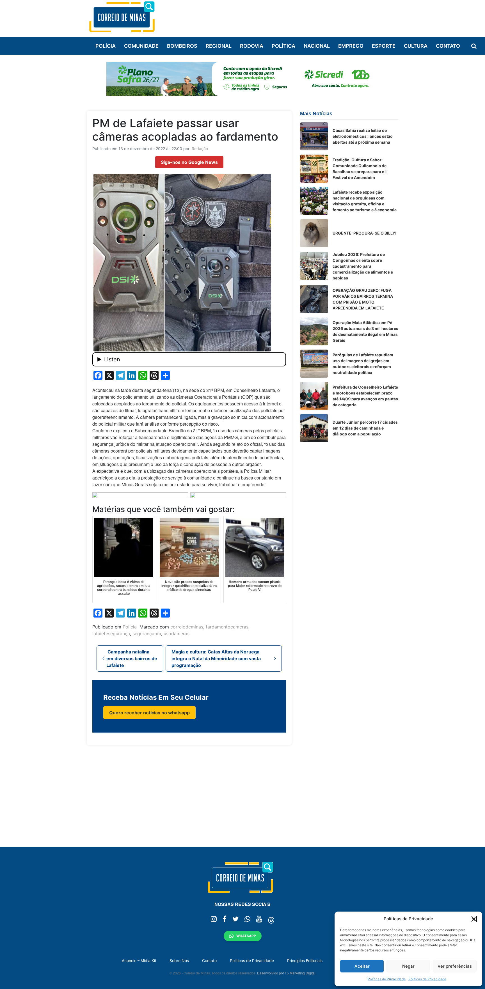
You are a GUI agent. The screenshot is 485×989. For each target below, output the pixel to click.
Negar (408, 966)
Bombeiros (182, 46)
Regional (219, 46)
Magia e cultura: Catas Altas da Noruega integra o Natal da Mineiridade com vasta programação (216, 658)
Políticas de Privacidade (387, 979)
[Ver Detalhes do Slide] (242, 79)
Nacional (317, 46)
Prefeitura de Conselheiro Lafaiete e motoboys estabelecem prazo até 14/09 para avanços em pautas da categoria (365, 396)
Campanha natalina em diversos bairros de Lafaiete (131, 658)
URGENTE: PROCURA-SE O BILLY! (365, 233)
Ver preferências (455, 966)
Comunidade (141, 46)
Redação (200, 148)
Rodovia (251, 46)
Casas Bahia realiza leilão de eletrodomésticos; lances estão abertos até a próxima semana (363, 136)
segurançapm (146, 633)
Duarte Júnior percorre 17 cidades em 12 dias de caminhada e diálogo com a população (365, 428)
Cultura (415, 46)
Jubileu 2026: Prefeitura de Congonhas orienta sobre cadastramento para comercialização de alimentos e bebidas (363, 266)
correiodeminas (186, 627)
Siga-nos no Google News (189, 162)
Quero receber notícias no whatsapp (149, 712)
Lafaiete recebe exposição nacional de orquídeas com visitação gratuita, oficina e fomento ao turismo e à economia (365, 201)
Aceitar (362, 966)
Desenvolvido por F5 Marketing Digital (286, 972)
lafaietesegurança (111, 633)
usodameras (176, 633)
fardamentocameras (227, 627)
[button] (474, 919)
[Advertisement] (296, 16)
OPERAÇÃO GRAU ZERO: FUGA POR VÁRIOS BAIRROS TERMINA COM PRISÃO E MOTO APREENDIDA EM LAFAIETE (363, 299)
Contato (448, 46)
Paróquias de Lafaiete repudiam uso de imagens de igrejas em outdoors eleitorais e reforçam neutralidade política (363, 363)
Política (283, 46)
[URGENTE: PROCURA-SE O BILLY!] (314, 233)
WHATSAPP (246, 936)
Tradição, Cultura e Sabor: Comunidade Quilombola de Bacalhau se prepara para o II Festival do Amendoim (360, 168)
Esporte (383, 46)
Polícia (105, 46)
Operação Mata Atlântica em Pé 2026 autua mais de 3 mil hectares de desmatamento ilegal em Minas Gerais (365, 331)
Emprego (350, 46)
